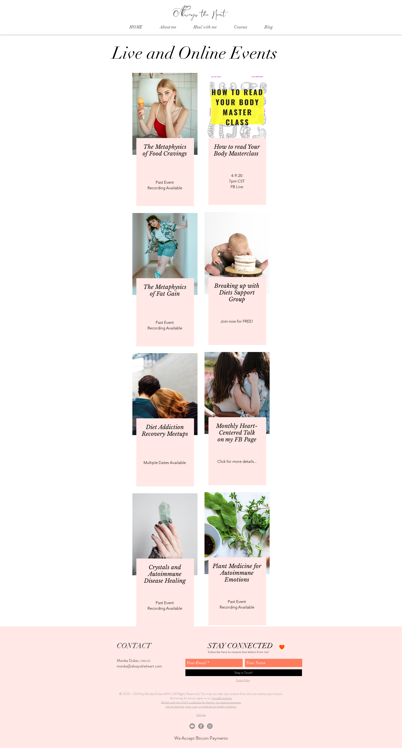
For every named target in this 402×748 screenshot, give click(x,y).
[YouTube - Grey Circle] (192, 726)
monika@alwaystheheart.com (139, 666)
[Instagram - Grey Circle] (210, 726)
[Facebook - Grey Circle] (201, 726)
